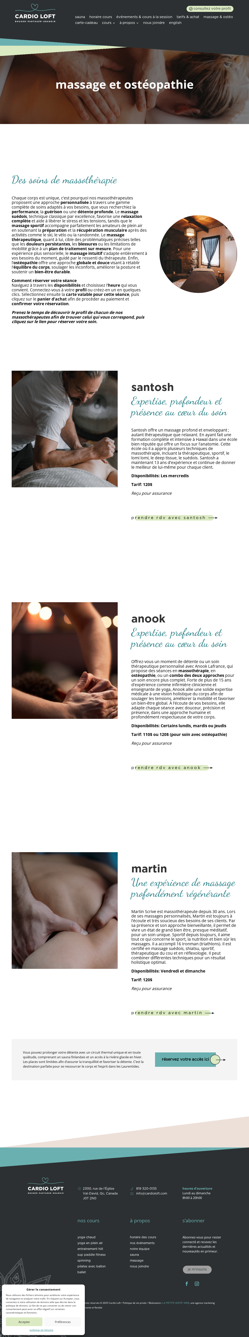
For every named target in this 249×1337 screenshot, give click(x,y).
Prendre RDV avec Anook (166, 768)
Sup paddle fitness (91, 1255)
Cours (106, 23)
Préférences (63, 1322)
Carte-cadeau (86, 23)
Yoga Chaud (86, 1237)
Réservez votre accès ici (185, 1059)
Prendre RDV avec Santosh (168, 518)
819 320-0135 (146, 1188)
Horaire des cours (143, 1237)
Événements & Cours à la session (144, 17)
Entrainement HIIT (90, 1249)
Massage (136, 1260)
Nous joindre (154, 23)
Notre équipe (139, 1249)
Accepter (24, 1322)
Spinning (84, 1260)
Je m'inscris (197, 1269)
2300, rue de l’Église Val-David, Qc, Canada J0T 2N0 (100, 1193)
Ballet (81, 1272)
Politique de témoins (41, 1330)
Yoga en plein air (90, 1243)
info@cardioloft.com (151, 1193)
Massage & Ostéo (218, 17)
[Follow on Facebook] (186, 1283)
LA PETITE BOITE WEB (175, 1303)
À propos (127, 23)
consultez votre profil (212, 8)
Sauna (80, 17)
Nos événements (142, 1243)
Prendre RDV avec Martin (167, 1013)
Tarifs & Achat (188, 17)
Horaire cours (100, 17)
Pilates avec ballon (91, 1266)
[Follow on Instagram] (197, 1283)
